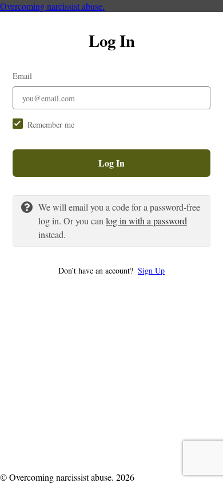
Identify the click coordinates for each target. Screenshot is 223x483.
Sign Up (151, 270)
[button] (111, 270)
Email (22, 75)
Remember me (50, 124)
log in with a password (146, 221)
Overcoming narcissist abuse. (52, 6)
